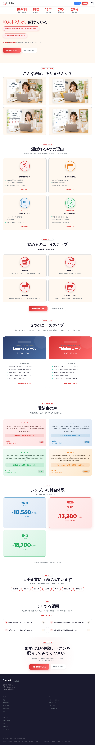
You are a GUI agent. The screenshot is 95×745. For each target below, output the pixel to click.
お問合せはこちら (58, 667)
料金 (4, 711)
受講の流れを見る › (29, 50)
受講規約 (46, 741)
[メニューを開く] (92, 3)
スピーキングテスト (54, 700)
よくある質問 (6, 720)
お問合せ (5, 723)
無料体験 (85, 3)
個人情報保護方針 (7, 741)
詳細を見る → (24, 190)
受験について (52, 703)
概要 (4, 700)
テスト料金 (52, 706)
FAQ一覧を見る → (47, 615)
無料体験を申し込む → (24, 383)
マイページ (77, 3)
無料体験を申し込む (12, 50)
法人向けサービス (54, 708)
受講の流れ (6, 708)
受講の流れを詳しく (57, 308)
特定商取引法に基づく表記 (63, 741)
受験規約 (52, 741)
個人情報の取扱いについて (20, 741)
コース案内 (6, 706)
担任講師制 (6, 703)
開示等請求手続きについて (35, 741)
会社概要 (5, 726)
